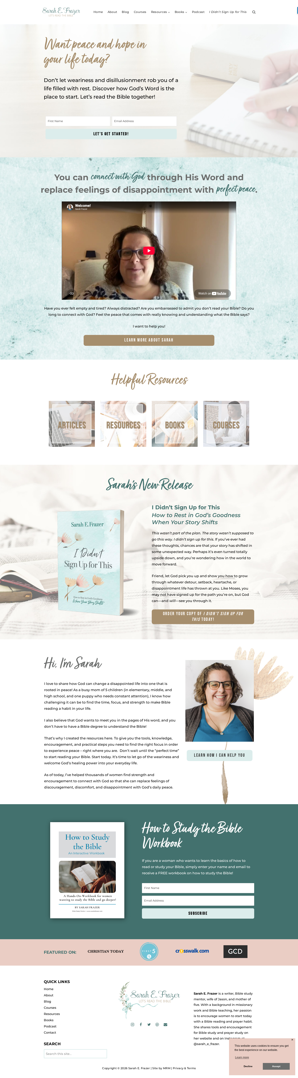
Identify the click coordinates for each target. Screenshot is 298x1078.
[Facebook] (140, 1024)
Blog (125, 12)
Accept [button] (276, 1066)
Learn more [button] (242, 1057)
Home (98, 12)
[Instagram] (132, 1024)
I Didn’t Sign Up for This (228, 12)
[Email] (165, 1024)
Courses (140, 12)
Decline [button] (248, 1066)
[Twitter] (148, 1024)
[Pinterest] (157, 1024)
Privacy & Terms (184, 1068)
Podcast (198, 12)
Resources (52, 1014)
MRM (166, 1068)
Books (48, 1020)
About (112, 12)
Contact (50, 1032)
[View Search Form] (254, 12)
